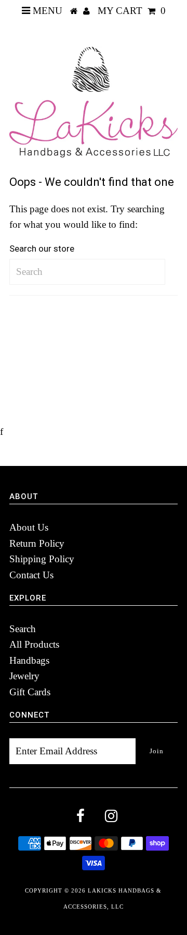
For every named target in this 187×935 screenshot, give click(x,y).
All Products (34, 644)
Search (22, 628)
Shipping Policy (41, 558)
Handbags (29, 660)
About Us (28, 527)
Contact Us (31, 574)
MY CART (132, 10)
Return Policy (36, 543)
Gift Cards (29, 691)
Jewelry (24, 675)
